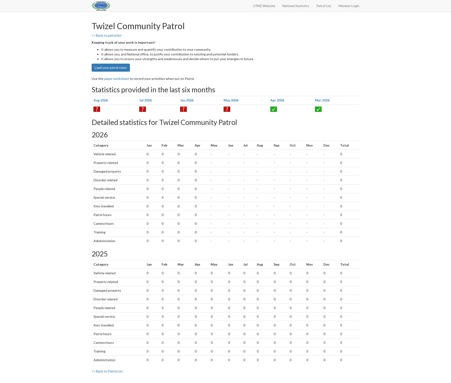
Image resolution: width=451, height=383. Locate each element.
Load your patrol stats (111, 68)
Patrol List (323, 6)
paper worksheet (116, 79)
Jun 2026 (187, 100)
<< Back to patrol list (107, 35)
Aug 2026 (100, 100)
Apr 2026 (277, 100)
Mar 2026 (322, 100)
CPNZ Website (264, 6)
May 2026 (231, 100)
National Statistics (295, 6)
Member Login (348, 6)
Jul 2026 (145, 100)
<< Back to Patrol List (107, 371)
